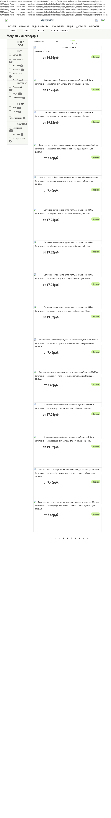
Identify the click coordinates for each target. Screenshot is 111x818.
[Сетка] (73, 40)
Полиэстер (18, 98)
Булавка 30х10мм (42, 51)
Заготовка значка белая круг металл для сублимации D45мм (62, 116)
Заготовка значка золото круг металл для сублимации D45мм (63, 311)
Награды (40, 30)
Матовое (17, 134)
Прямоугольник (17, 118)
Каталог (12, 26)
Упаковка (24, 26)
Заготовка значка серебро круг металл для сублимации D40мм (63, 408)
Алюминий (16, 88)
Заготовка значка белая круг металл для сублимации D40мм (62, 84)
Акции (70, 26)
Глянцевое (16, 129)
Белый (17, 55)
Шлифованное (17, 139)
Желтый (17, 65)
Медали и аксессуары (59, 30)
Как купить (58, 26)
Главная (13, 30)
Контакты (94, 26)
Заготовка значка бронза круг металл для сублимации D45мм (62, 246)
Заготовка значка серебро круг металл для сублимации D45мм (63, 441)
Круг (16, 108)
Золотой (18, 69)
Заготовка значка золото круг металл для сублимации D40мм (63, 278)
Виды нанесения (41, 26)
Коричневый (17, 74)
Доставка (81, 26)
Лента (16, 112)
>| (88, 538)
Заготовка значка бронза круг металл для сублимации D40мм (62, 213)
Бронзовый (16, 60)
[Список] (71, 40)
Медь (17, 93)
